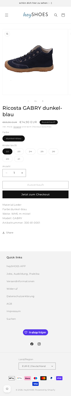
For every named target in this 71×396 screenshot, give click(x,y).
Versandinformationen (21, 281)
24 (32, 152)
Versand (17, 127)
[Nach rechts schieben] (42, 101)
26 (55, 152)
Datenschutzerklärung (21, 296)
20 (9, 159)
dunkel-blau (15, 139)
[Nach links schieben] (28, 101)
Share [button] (9, 232)
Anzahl (6, 166)
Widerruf (12, 288)
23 (21, 152)
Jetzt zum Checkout (35, 194)
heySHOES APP (16, 266)
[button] (6, 15)
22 (9, 152)
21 (21, 159)
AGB (9, 303)
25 (44, 152)
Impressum (14, 311)
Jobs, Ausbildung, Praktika (23, 273)
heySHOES (29, 390)
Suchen (11, 318)
